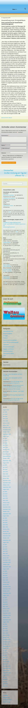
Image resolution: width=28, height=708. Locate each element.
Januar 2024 (6, 478)
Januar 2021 (6, 558)
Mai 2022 (5, 522)
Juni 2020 (5, 573)
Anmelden (5, 695)
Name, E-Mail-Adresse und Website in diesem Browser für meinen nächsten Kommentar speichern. (12, 157)
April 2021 (5, 551)
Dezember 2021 (6, 533)
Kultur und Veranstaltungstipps (10, 342)
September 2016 (7, 672)
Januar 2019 (6, 611)
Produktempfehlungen (8, 346)
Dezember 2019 (6, 586)
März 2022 (5, 527)
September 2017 (7, 646)
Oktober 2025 (6, 432)
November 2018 (7, 615)
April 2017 (5, 657)
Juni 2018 (5, 626)
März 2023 (5, 500)
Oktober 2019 (6, 591)
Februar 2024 (6, 476)
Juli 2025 (5, 438)
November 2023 (7, 482)
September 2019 (7, 593)
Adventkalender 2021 (8, 331)
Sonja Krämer (6, 278)
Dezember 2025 (6, 427)
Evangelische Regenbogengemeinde (12, 222)
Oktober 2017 (6, 644)
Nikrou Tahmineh (7, 271)
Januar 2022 (6, 531)
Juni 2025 (5, 440)
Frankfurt (5, 338)
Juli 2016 (5, 677)
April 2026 (5, 418)
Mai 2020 (5, 575)
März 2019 (5, 606)
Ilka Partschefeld (7, 269)
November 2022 (7, 509)
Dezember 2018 (6, 613)
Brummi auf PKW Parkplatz (13, 389)
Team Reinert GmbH (8, 205)
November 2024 (7, 456)
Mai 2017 (5, 655)
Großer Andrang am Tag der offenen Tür (15, 174)
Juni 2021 (5, 546)
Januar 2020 (6, 584)
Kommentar (5, 135)
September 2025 (7, 434)
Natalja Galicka (6, 242)
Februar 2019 (6, 608)
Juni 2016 (5, 679)
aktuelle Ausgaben (7, 333)
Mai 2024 (5, 469)
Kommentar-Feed (7, 699)
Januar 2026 (6, 425)
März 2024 (5, 474)
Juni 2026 (5, 414)
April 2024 (5, 471)
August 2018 (6, 622)
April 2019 (5, 604)
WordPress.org (6, 702)
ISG (4, 225)
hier (10, 211)
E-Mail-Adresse (5, 149)
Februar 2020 (6, 582)
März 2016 (5, 686)
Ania (4, 374)
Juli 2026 (5, 412)
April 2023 (5, 498)
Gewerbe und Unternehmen (10, 340)
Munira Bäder (6, 265)
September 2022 (7, 513)
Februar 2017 (6, 661)
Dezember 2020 (6, 560)
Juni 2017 (5, 653)
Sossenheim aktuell (7, 117)
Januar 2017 (6, 664)
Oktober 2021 (6, 538)
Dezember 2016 (6, 666)
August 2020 (6, 569)
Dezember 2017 (6, 639)
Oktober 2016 (6, 670)
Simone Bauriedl (7, 266)
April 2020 (5, 577)
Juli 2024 (5, 465)
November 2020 (7, 562)
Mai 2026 (5, 416)
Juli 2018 (5, 624)
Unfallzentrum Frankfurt (9, 198)
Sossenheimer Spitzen (8, 353)
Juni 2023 (5, 493)
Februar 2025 (6, 449)
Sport (4, 355)
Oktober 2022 (6, 511)
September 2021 (7, 540)
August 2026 (6, 409)
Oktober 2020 (6, 564)
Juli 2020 (5, 571)
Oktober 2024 (6, 458)
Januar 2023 (6, 504)
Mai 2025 (5, 443)
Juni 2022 (5, 520)
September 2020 (7, 566)
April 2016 (5, 683)
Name (3, 145)
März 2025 (5, 447)
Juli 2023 (5, 491)
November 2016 (7, 668)
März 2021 (5, 553)
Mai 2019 (5, 602)
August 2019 (6, 595)
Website (3, 153)
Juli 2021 (5, 544)
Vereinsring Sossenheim (9, 227)
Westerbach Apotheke (8, 195)
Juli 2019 (5, 597)
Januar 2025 (6, 451)
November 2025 (7, 429)
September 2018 (7, 619)
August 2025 (6, 436)
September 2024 (7, 460)
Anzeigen (5, 335)
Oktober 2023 (6, 485)
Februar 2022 (6, 529)
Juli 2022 (5, 518)
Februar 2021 (6, 555)
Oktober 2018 (6, 617)
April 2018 (5, 630)
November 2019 (7, 588)
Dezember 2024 (6, 454)
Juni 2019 (5, 600)
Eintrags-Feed (6, 697)
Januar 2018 (6, 637)
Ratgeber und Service (8, 349)
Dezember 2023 (6, 480)
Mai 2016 (5, 681)
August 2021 (6, 542)
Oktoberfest (7, 170)
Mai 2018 (5, 628)
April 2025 (5, 445)
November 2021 (7, 535)
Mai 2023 (5, 496)
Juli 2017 (5, 650)
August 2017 (6, 648)
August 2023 (6, 489)
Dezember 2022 (6, 507)
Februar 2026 (6, 423)
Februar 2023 (6, 502)
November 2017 (7, 641)
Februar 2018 (6, 635)
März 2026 (5, 421)
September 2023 (7, 487)
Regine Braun (6, 277)
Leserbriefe (6, 344)
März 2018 (5, 633)
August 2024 (6, 462)
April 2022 (5, 524)
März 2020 (5, 580)
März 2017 (5, 659)
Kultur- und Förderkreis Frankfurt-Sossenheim (14, 224)
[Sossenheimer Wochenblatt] (14, 4)
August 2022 (6, 516)
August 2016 (6, 675)
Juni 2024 (5, 467)
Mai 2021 (5, 549)
